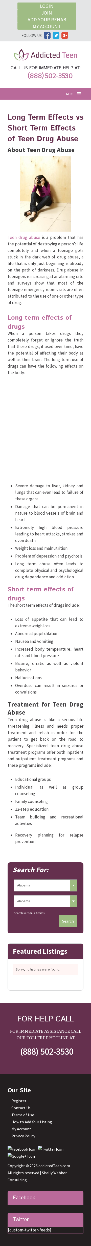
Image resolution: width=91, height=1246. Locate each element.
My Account (47, 26)
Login (47, 6)
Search (68, 921)
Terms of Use (22, 1114)
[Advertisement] (45, 430)
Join (46, 13)
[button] (70, 94)
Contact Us (21, 1107)
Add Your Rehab (47, 19)
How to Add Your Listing (31, 1121)
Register (18, 1100)
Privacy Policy (23, 1135)
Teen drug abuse (24, 237)
